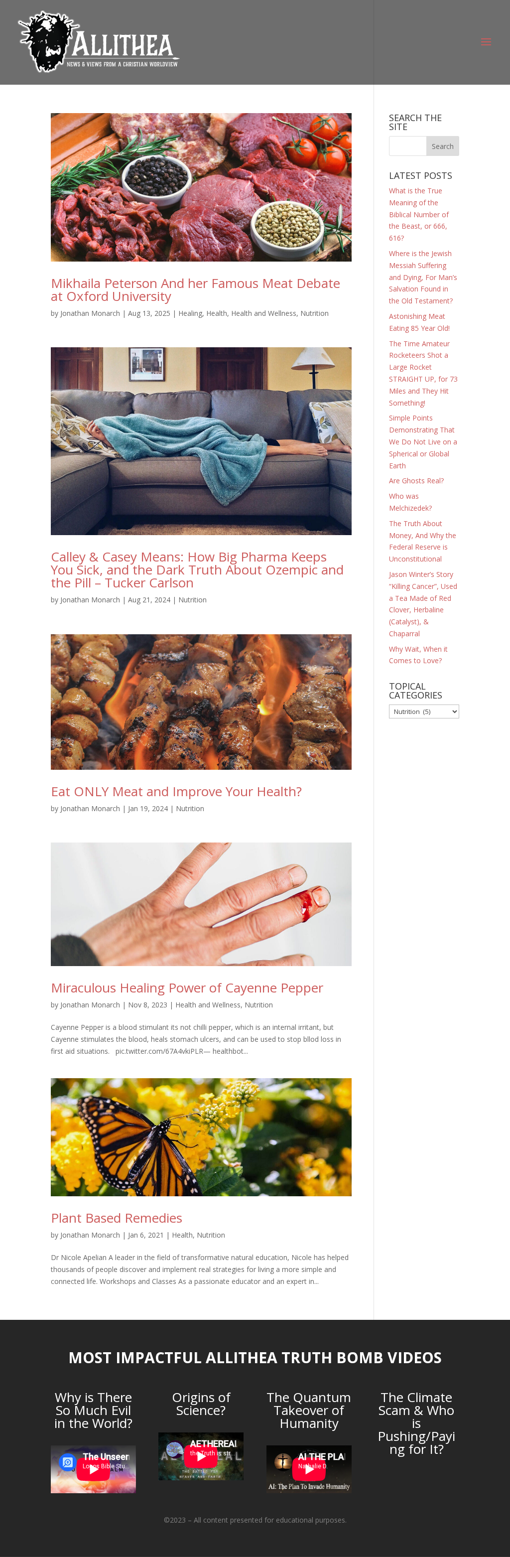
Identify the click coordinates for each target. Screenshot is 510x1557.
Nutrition (314, 313)
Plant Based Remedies (116, 1218)
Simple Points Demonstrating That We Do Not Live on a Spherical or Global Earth (423, 441)
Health (216, 313)
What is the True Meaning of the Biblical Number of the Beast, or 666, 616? (419, 214)
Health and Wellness (263, 313)
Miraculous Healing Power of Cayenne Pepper (187, 987)
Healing (190, 313)
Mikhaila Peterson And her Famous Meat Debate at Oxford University (195, 289)
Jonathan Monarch (90, 313)
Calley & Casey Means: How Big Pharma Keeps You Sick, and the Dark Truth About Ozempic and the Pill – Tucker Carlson (197, 569)
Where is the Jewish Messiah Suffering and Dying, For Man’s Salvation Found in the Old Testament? (423, 277)
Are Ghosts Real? (416, 480)
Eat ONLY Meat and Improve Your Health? (176, 791)
